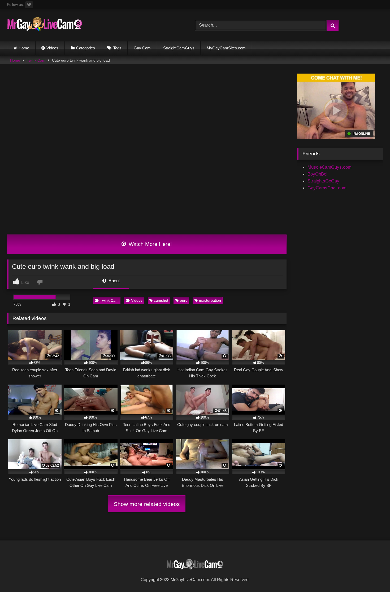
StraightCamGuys (178, 48)
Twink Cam (36, 60)
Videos (52, 48)
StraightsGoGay (323, 181)
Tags (117, 48)
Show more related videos (147, 504)
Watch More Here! (149, 244)
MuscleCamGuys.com (329, 167)
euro (184, 300)
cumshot (161, 300)
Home (24, 48)
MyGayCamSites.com (226, 48)
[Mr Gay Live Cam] (45, 25)
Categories (85, 48)
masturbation (210, 300)
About (113, 280)
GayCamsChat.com (326, 187)
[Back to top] (373, 575)
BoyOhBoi (317, 174)
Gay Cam (142, 48)
